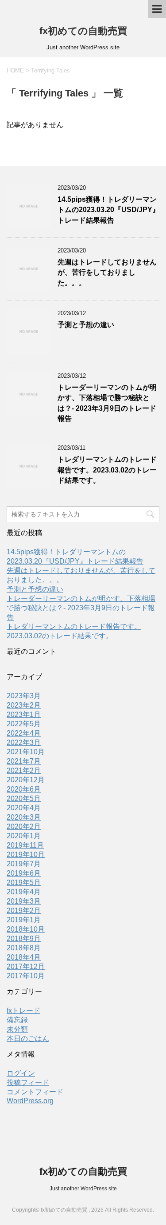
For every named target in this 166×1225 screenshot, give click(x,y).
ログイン (21, 1073)
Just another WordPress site (83, 1188)
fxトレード (23, 1010)
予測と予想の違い (86, 324)
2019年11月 (25, 845)
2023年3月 (24, 696)
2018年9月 (24, 938)
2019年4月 (24, 892)
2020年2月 (24, 826)
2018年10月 (26, 929)
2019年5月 (24, 882)
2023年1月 (24, 714)
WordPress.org (30, 1101)
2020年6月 (24, 789)
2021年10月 (26, 752)
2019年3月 (24, 901)
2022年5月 (24, 724)
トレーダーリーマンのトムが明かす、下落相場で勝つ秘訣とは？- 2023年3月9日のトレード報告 (81, 608)
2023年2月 (24, 705)
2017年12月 (26, 966)
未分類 (17, 1029)
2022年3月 (24, 742)
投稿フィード (28, 1082)
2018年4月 (24, 957)
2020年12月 (26, 780)
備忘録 (17, 1020)
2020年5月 (24, 798)
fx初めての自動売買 (83, 30)
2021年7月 (24, 761)
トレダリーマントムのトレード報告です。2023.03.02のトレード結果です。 (107, 470)
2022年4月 (24, 733)
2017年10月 (26, 976)
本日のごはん (28, 1038)
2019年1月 (24, 920)
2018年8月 (24, 948)
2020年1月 (24, 836)
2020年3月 (24, 817)
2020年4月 (24, 808)
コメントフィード (35, 1092)
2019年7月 (24, 864)
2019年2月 (24, 910)
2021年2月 (24, 770)
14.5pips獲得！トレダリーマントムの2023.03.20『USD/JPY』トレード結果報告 (108, 210)
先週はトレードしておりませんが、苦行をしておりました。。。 (107, 272)
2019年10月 (26, 854)
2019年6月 (24, 873)
